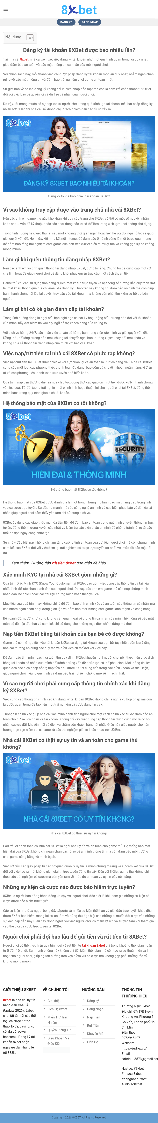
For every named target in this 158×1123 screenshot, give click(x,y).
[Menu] (5, 9)
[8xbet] (79, 9)
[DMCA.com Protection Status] (56, 1050)
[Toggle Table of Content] (28, 37)
